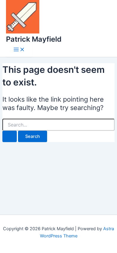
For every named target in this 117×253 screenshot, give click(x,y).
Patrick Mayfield (34, 39)
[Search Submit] (9, 136)
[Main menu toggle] (19, 50)
